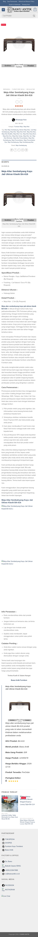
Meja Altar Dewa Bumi (29, 134)
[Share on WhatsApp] (11, 150)
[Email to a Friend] (22, 150)
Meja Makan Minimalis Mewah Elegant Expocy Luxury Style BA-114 (27, 821)
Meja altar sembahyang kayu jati (14, 306)
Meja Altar (30, 89)
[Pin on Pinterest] (26, 150)
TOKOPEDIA (10, 839)
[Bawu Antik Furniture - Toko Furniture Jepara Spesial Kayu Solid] (19, 9)
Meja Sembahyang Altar (26, 142)
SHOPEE (8, 843)
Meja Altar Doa (7, 136)
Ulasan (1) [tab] (5, 166)
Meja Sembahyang (13, 142)
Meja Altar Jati (27, 136)
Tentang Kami (26, 4)
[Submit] (34, 16)
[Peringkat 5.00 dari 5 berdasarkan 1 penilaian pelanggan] (19, 106)
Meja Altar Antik (21, 132)
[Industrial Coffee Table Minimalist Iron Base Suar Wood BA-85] (10, 803)
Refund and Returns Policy (26, 1)
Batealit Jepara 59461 (13, 866)
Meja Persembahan (17, 140)
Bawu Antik (9, 850)
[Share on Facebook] (15, 150)
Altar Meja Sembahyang (12, 130)
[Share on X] (19, 150)
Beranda (6, 89)
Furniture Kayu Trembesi (14, 846)
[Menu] (3, 9)
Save (4, 24)
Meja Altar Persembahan (20, 138)
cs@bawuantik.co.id (12, 874)
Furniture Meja (18, 89)
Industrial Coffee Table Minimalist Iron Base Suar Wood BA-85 (10, 817)
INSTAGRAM (10, 890)
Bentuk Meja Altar (24, 130)
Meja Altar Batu (31, 132)
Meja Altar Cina (17, 134)
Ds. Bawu (8, 861)
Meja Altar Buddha (7, 134)
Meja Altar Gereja (17, 136)
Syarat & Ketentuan (14, 4)
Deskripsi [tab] (5, 162)
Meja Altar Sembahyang (14, 171)
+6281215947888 (11, 870)
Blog (4, 1)
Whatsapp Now (21, 120)
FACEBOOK (9, 885)
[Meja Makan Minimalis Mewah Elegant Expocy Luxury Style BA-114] (28, 806)
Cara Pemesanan (12, 1)
